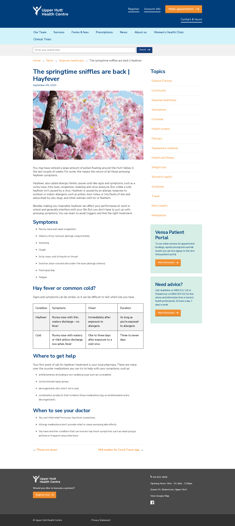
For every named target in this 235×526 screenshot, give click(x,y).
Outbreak (157, 119)
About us (141, 32)
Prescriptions (104, 32)
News (123, 32)
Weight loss (159, 167)
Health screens (161, 129)
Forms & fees (80, 32)
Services (59, 32)
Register (133, 9)
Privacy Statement (101, 520)
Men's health (159, 206)
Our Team (39, 32)
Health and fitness (163, 158)
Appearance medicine (165, 148)
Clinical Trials (42, 39)
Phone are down (47, 450)
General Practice (162, 81)
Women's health (162, 177)
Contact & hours (191, 19)
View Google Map (159, 495)
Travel (156, 196)
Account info (152, 9)
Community (159, 90)
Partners (157, 138)
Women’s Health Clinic (169, 32)
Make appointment (181, 9)
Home (37, 60)
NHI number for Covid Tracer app (119, 450)
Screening (158, 186)
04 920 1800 (160, 477)
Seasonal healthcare (71, 60)
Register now (43, 494)
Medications (159, 215)
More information (166, 262)
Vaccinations (159, 110)
